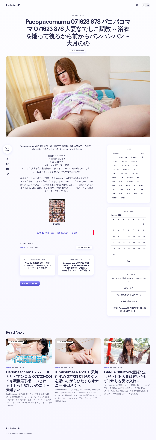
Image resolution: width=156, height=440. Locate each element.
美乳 (128, 189)
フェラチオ (124, 173)
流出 (113, 185)
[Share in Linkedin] (7, 169)
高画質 (123, 198)
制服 (113, 181)
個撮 (138, 177)
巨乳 (138, 181)
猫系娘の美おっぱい (129, 301)
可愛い (121, 181)
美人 (135, 189)
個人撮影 (130, 177)
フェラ (114, 173)
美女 (142, 189)
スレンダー (116, 169)
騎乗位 (114, 198)
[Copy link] (7, 174)
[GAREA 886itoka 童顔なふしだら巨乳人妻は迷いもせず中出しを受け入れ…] (127, 351)
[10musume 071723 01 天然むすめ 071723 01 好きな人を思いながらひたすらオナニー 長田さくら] (78, 351)
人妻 (122, 177)
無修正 (141, 185)
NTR (113, 157)
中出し (114, 177)
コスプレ (135, 165)
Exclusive (116, 153)
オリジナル (125, 165)
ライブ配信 (134, 173)
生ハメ (114, 189)
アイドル (124, 161)
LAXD (142, 153)
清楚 (120, 185)
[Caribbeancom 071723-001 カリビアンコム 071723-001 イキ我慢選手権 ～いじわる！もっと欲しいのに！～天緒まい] (76, 265)
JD (136, 153)
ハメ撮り (126, 169)
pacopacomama (26, 243)
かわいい (115, 161)
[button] (137, 5)
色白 (128, 194)
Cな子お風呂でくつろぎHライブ (128, 295)
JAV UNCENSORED (77, 51)
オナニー (115, 165)
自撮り (121, 194)
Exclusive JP (13, 5)
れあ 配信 (128, 288)
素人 (122, 189)
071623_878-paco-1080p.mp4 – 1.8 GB (57, 232)
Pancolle (123, 157)
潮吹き (128, 185)
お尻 (142, 157)
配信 (135, 194)
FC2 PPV (127, 153)
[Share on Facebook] (7, 163)
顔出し (143, 194)
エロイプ (134, 161)
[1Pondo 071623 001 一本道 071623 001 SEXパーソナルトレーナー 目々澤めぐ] (37, 265)
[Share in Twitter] (7, 158)
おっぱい (134, 157)
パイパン (135, 169)
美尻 (113, 194)
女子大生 (130, 181)
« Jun (127, 261)
